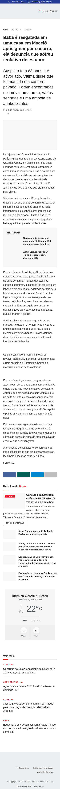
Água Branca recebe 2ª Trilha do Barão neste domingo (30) (35, 255)
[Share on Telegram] (37, 474)
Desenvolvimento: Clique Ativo (30, 786)
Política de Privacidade (43, 768)
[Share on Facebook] (9, 474)
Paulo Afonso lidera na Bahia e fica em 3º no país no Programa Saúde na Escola (37, 576)
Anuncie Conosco (45, 772)
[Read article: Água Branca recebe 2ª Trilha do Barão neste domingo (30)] (13, 255)
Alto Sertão (16, 30)
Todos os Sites (22, 768)
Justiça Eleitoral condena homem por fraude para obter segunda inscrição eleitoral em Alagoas (36, 546)
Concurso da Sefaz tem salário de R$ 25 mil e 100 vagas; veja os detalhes (37, 241)
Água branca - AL (13, 682)
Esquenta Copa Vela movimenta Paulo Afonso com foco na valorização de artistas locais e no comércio (29, 728)
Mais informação (16, 522)
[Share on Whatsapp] (23, 474)
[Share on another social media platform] (50, 474)
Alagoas (28, 30)
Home (5, 30)
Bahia (6, 720)
